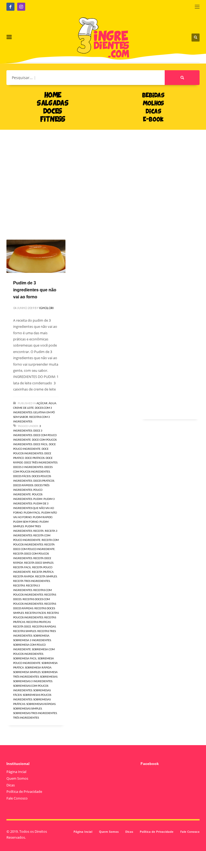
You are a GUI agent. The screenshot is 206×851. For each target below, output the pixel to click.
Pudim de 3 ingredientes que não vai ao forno (34, 290)
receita (38, 530)
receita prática (43, 571)
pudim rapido (42, 517)
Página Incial (16, 771)
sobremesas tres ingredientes (35, 713)
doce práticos (35, 457)
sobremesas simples (27, 708)
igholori (46, 308)
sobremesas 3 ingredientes (32, 681)
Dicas (10, 785)
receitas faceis (35, 612)
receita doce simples (38, 562)
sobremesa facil (25, 658)
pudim (37, 498)
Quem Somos (17, 778)
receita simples (46, 576)
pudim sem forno (25, 521)
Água (52, 403)
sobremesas (48, 676)
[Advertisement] (103, 176)
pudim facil (32, 512)
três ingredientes (26, 717)
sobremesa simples (27, 672)
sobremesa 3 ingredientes (32, 640)
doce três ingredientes (40, 462)
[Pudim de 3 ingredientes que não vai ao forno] (36, 256)
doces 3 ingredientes (28, 467)
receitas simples (24, 631)
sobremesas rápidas (41, 703)
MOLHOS (153, 103)
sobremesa (41, 635)
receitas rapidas (44, 626)
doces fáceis (22, 476)
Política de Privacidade (24, 791)
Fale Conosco (17, 798)
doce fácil (40, 444)
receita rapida (23, 576)
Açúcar (41, 403)
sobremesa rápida (38, 667)
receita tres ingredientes (31, 580)
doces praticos (43, 480)
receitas (19, 585)
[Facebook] (10, 7)
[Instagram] (21, 7)
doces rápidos (23, 485)
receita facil (22, 567)
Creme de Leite (23, 407)
